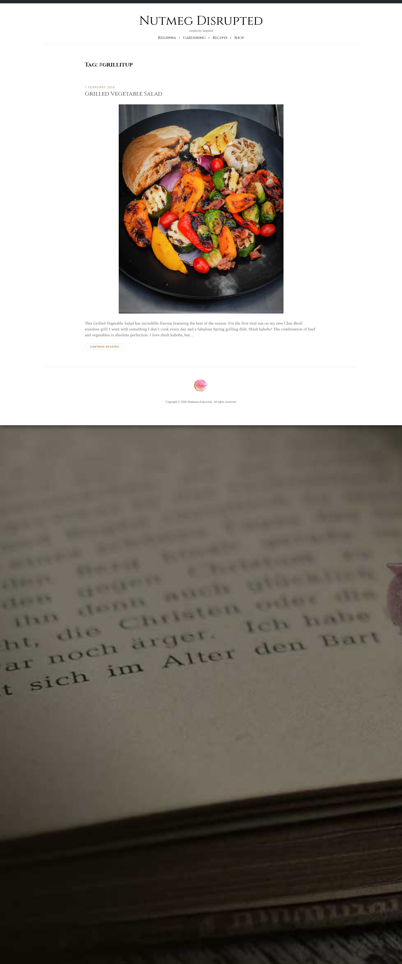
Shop (239, 37)
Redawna (167, 37)
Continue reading (104, 346)
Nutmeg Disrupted (201, 20)
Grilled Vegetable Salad (123, 94)
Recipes (220, 37)
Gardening (194, 37)
